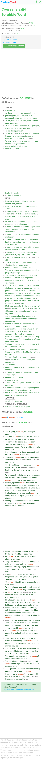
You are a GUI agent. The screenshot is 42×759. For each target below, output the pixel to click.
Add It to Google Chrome (14, 46)
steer (38, 589)
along (12, 148)
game (14, 115)
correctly (16, 566)
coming (37, 669)
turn (16, 341)
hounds (16, 193)
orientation (21, 377)
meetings (9, 369)
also (33, 298)
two (22, 298)
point (29, 270)
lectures (17, 226)
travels (37, 382)
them (14, 434)
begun (17, 465)
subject (8, 229)
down (7, 671)
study (7, 449)
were (12, 442)
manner (37, 306)
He (6, 551)
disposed (32, 630)
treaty (7, 612)
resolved (21, 656)
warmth (19, 470)
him (30, 554)
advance (10, 283)
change (36, 285)
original (18, 242)
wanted (10, 439)
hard (36, 120)
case (19, 600)
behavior (25, 326)
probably (16, 447)
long (32, 293)
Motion (8, 277)
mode (9, 380)
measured (34, 295)
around (12, 564)
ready (24, 587)
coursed (8, 138)
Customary (9, 316)
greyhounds (10, 118)
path (18, 275)
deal (25, 211)
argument (9, 313)
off (17, 669)
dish (8, 214)
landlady (22, 676)
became (31, 607)
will (16, 577)
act (10, 270)
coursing (18, 136)
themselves (22, 579)
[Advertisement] (21, 73)
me (36, 447)
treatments (25, 234)
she (13, 500)
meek (19, 679)
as (38, 125)
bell (16, 244)
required (15, 646)
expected (18, 401)
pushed (13, 669)
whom (33, 488)
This (7, 457)
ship (34, 201)
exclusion (9, 597)
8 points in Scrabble (10, 39)
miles (7, 564)
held (10, 589)
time (33, 344)
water (13, 395)
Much (7, 482)
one (13, 216)
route (10, 201)
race (18, 133)
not (18, 582)
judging (23, 566)
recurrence (16, 318)
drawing (8, 643)
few (20, 574)
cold (12, 605)
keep (20, 640)
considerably (17, 551)
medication (9, 237)
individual (15, 648)
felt (30, 482)
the (6, 136)
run (9, 120)
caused (13, 475)
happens (14, 493)
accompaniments (14, 346)
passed (32, 582)
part (19, 288)
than (30, 118)
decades (26, 574)
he (6, 439)
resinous (31, 470)
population (35, 577)
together (34, 214)
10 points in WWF (10, 42)
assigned (8, 444)
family (31, 485)
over (21, 131)
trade (11, 457)
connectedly (10, 334)
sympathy (14, 482)
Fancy (15, 587)
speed (18, 141)
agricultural (26, 577)
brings (28, 239)
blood (36, 141)
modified (17, 625)
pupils (37, 602)
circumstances (34, 475)
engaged (31, 490)
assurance (36, 495)
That (7, 344)
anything (22, 495)
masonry (27, 390)
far (24, 454)
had (29, 442)
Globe (10, 679)
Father (23, 447)
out (20, 395)
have (19, 615)
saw (22, 669)
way (9, 206)
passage (16, 272)
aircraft (8, 203)
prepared (32, 221)
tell (25, 436)
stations (28, 298)
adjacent (15, 262)
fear (36, 605)
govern (13, 628)
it (16, 475)
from (21, 270)
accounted (11, 674)
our (24, 671)
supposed (9, 447)
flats (20, 138)
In (6, 574)
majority (14, 554)
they (12, 467)
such (13, 600)
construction (10, 390)
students (16, 387)
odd (36, 674)
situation (36, 211)
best (10, 436)
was (25, 431)
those (12, 449)
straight (32, 290)
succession (11, 331)
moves (10, 385)
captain (12, 656)
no (6, 602)
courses (8, 143)
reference (27, 306)
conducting (9, 326)
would (28, 447)
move (15, 113)
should (29, 589)
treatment (31, 267)
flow (35, 113)
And (6, 648)
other (9, 249)
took (21, 564)
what (37, 436)
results (17, 480)
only (28, 480)
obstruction (28, 113)
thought (10, 311)
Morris (15, 490)
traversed (24, 275)
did (15, 582)
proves (11, 495)
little (23, 679)
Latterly (8, 500)
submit (32, 610)
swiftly (12, 146)
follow (31, 120)
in (13, 133)
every (16, 561)
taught (29, 387)
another (20, 224)
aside (22, 221)
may (7, 646)
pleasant (13, 452)
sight (21, 118)
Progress (8, 285)
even (17, 485)
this (14, 556)
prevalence (13, 661)
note (25, 265)
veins (23, 143)
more (21, 485)
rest (31, 300)
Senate (18, 612)
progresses (31, 206)
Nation (36, 638)
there (24, 452)
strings (21, 262)
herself (17, 597)
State (7, 653)
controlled (9, 459)
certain (34, 308)
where (7, 467)
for (37, 221)
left (19, 467)
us (6, 651)
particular (36, 226)
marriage (25, 493)
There (7, 442)
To (6, 120)
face (32, 352)
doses (34, 234)
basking (8, 470)
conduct (18, 326)
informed (24, 620)
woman (21, 505)
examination (27, 229)
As (6, 669)
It (5, 452)
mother (8, 485)
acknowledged (30, 648)
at (27, 344)
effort (19, 602)
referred (8, 625)
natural (8, 321)
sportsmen (32, 136)
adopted (18, 211)
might (10, 401)
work (20, 594)
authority (18, 633)
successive (24, 216)
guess (32, 480)
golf (12, 224)
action (18, 311)
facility (7, 392)
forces (23, 643)
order (24, 242)
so (27, 630)
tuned (11, 265)
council (37, 587)
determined (26, 615)
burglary (12, 431)
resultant (8, 280)
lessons (26, 226)
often (9, 493)
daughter (24, 488)
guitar (30, 262)
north (7, 571)
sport (10, 136)
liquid (10, 113)
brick (32, 247)
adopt (35, 615)
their (13, 242)
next (20, 444)
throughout (22, 352)
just (13, 651)
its (26, 277)
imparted (16, 367)
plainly (32, 436)
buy (25, 439)
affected (32, 477)
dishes (21, 214)
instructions (19, 623)
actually (24, 490)
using (17, 118)
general (30, 277)
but (27, 495)
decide (13, 610)
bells (36, 239)
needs (13, 663)
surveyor (10, 298)
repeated (17, 234)
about (26, 554)
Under (7, 607)
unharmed (31, 452)
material (15, 249)
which (16, 206)
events (8, 318)
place (7, 290)
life (13, 505)
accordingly (29, 628)
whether (20, 610)
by (30, 201)
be (13, 401)
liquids (19, 148)
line (31, 280)
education (9, 367)
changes (17, 239)
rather (26, 118)
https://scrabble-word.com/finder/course (19, 689)
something (23, 206)
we (22, 480)
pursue (8, 115)
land (15, 221)
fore (23, 359)
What (7, 475)
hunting (27, 133)
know (22, 582)
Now (7, 600)
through (14, 131)
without (20, 113)
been (33, 442)
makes (8, 295)
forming (8, 216)
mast (25, 357)
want (33, 447)
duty (7, 341)
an (6, 221)
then (19, 439)
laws (13, 321)
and (14, 110)
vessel (13, 359)
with (32, 115)
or (16, 120)
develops (8, 208)
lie (20, 452)
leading (15, 229)
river (20, 203)
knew (12, 561)
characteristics (14, 477)
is (24, 290)
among (38, 582)
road (13, 203)
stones (35, 349)
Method (8, 323)
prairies (11, 577)
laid (17, 395)
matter (11, 503)
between (17, 298)
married (8, 505)
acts (24, 329)
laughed (25, 551)
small (27, 669)
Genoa (11, 462)
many (13, 295)
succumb (8, 633)
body (9, 387)
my (36, 607)
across (19, 671)
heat (37, 300)
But (6, 630)
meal (7, 219)
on (11, 257)
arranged (30, 329)
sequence (29, 316)
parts (31, 216)
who (21, 387)
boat (32, 669)
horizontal (19, 247)
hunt (17, 110)
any (16, 288)
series (9, 226)
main (34, 359)
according (32, 318)
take (26, 500)
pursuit (9, 252)
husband (35, 500)
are (25, 387)
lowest (17, 257)
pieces (7, 559)
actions (33, 372)
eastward (9, 566)
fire (10, 465)
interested (9, 594)
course (10, 128)
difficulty (18, 638)
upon (7, 123)
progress (8, 272)
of (6, 113)
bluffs (28, 569)
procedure (11, 211)
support (10, 498)
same (21, 265)
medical (24, 267)
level (18, 349)
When (7, 587)
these (18, 643)
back (7, 242)
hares (27, 115)
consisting (15, 392)
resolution (30, 625)
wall (23, 249)
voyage (37, 293)
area (9, 221)
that (25, 442)
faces (38, 352)
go (35, 569)
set (16, 214)
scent (35, 118)
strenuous (23, 658)
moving (16, 270)
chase (9, 110)
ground (11, 275)
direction (18, 201)
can (24, 480)
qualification (10, 231)
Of (6, 556)
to (6, 110)
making (33, 556)
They (7, 561)
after (24, 120)
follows (22, 653)
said (7, 490)
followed (25, 201)
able (7, 579)
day (23, 444)
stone (37, 247)
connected (11, 372)
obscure (13, 666)
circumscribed (27, 392)
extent (34, 643)
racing (7, 224)
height (15, 352)
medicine (8, 336)
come (32, 457)
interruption (23, 300)
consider (8, 623)
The (6, 270)
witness (8, 454)
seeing (24, 638)
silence (33, 439)
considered (16, 277)
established (20, 316)
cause (10, 125)
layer (26, 247)
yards (23, 257)
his (26, 470)
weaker (30, 633)
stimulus (11, 602)
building (12, 354)
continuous (11, 247)
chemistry (35, 336)
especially (21, 115)
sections (16, 559)
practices (27, 331)
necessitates (21, 556)
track (31, 275)
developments (10, 375)
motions (17, 329)
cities (29, 459)
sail (8, 257)
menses (12, 364)
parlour (28, 465)
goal (27, 280)
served (27, 214)
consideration (10, 615)
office (36, 339)
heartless (22, 605)
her (28, 436)
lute (35, 262)
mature (32, 612)
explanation (20, 663)
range (22, 349)
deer (28, 128)
